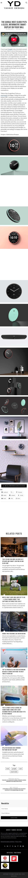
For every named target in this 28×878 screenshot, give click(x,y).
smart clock (14, 772)
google (14, 768)
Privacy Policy (18, 841)
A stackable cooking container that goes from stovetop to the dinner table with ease (14, 789)
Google (10, 49)
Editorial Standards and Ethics (8, 841)
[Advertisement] (14, 15)
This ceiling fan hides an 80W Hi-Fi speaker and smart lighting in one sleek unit (13, 561)
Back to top (13, 875)
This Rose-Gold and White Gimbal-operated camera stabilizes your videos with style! (14, 780)
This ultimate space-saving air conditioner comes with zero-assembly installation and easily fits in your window (14, 711)
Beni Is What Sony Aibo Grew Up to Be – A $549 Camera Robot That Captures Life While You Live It (13, 599)
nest (20, 768)
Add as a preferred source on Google (15, 485)
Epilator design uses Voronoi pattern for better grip (11, 749)
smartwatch (4, 95)
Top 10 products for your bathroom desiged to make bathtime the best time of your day (13, 672)
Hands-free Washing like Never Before (14, 634)
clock (7, 768)
